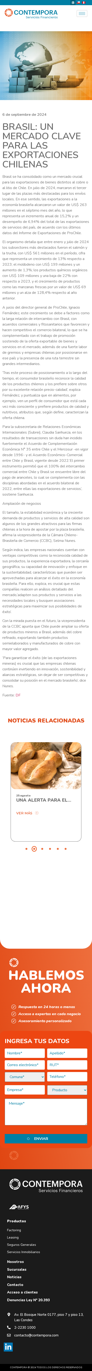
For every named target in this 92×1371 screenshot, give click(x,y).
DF (18, 695)
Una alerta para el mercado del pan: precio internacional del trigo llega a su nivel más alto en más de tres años (45, 800)
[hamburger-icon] (82, 13)
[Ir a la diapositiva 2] (34, 849)
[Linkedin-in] (8, 1347)
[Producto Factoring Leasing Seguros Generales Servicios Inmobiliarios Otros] (67, 1090)
